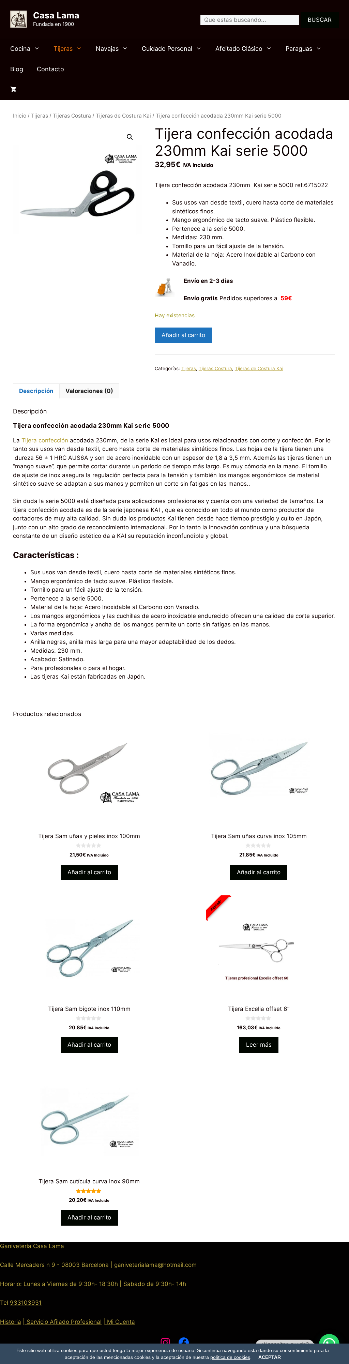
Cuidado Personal (167, 48)
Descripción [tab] (36, 391)
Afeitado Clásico (238, 48)
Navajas (107, 48)
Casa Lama (56, 15)
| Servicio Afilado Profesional (62, 1321)
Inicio (19, 115)
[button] (130, 137)
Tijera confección (44, 440)
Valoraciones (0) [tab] (89, 391)
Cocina (20, 48)
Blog (16, 69)
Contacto (50, 69)
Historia (10, 1321)
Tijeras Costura (72, 115)
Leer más (259, 1044)
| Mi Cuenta (119, 1321)
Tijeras (63, 48)
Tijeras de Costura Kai (123, 115)
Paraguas (299, 48)
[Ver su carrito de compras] (13, 89)
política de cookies (230, 1357)
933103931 (26, 1302)
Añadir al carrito (183, 335)
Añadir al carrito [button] (89, 872)
